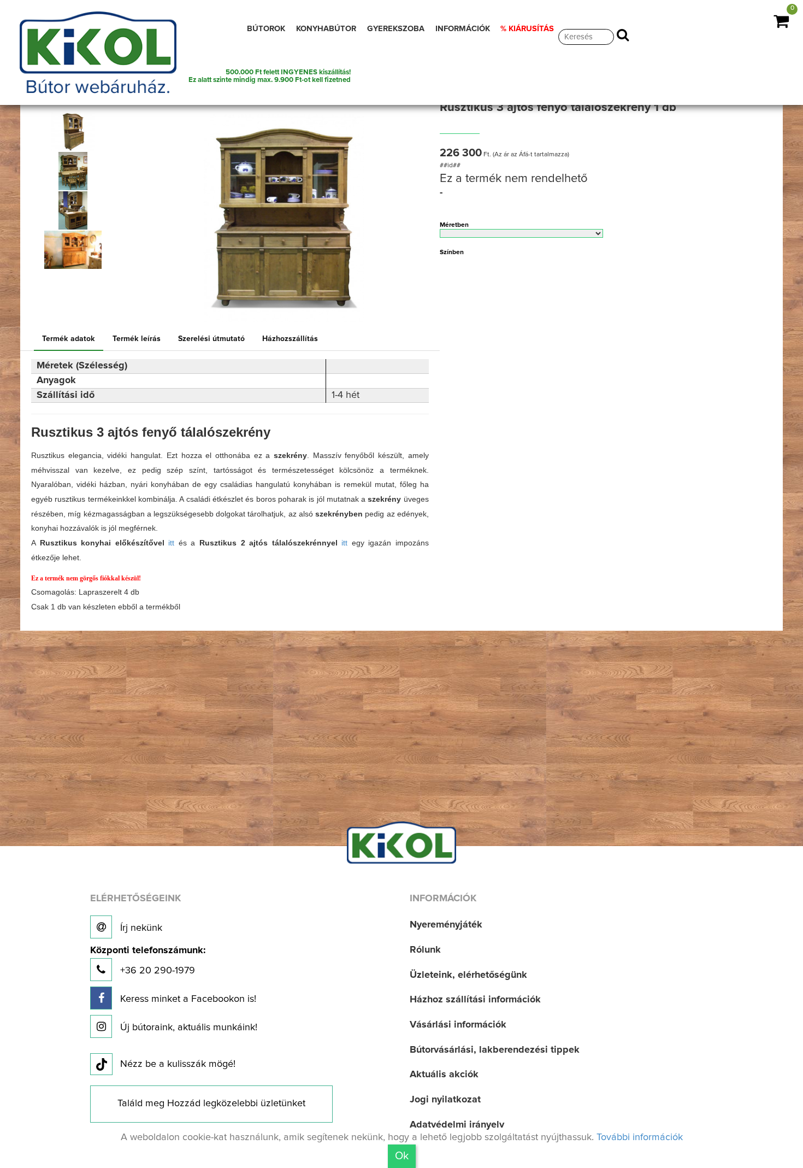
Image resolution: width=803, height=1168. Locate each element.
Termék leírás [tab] (137, 339)
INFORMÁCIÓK (462, 29)
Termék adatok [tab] (68, 339)
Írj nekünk (139, 928)
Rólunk (425, 950)
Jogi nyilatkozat (445, 1100)
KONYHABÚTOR (326, 29)
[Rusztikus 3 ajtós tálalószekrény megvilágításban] (73, 250)
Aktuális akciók (444, 1074)
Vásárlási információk (458, 1025)
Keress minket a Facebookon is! (186, 999)
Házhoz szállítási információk (475, 1000)
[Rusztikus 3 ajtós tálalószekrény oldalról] (73, 132)
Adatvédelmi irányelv (457, 1125)
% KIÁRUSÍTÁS (527, 29)
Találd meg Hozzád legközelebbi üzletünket (211, 1103)
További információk (640, 1137)
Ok (402, 1156)
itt (171, 542)
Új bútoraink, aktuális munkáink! (187, 1027)
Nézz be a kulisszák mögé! (177, 1064)
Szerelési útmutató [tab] (211, 339)
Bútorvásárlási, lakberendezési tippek (495, 1050)
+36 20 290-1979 (147, 961)
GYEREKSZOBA (395, 29)
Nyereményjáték (446, 925)
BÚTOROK (266, 29)
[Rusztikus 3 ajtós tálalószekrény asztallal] (73, 171)
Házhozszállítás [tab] (290, 339)
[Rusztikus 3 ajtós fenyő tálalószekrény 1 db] (284, 213)
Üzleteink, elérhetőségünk (468, 975)
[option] (76, 131)
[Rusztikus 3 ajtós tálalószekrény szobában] (73, 210)
